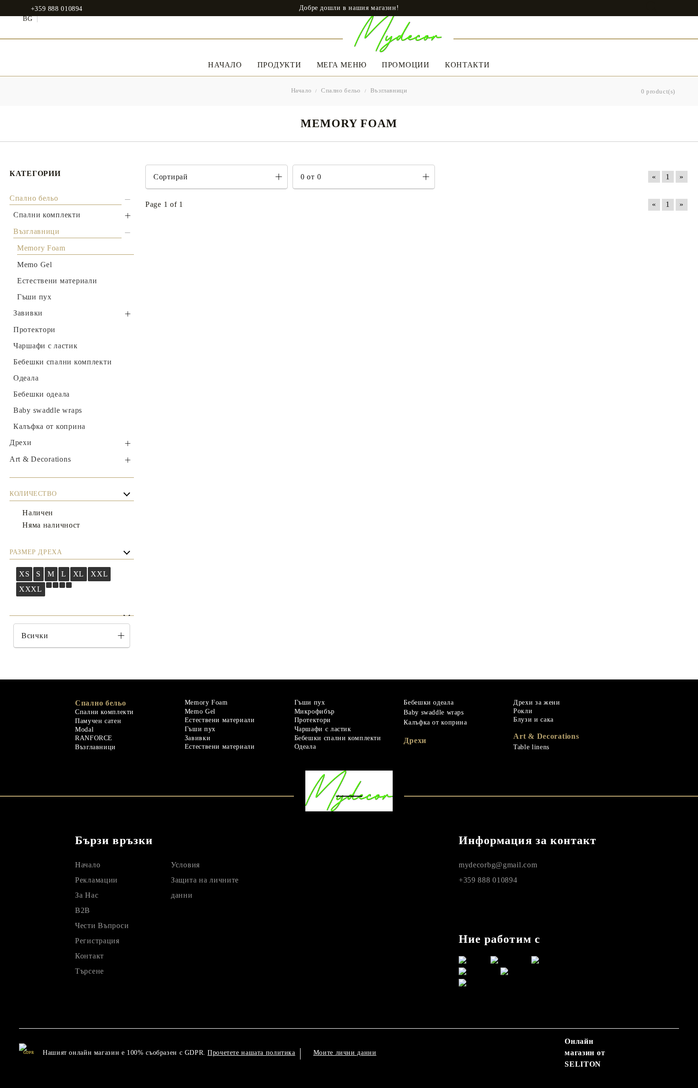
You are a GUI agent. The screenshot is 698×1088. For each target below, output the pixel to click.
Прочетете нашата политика (251, 1052)
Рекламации (96, 880)
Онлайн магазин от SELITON (585, 1052)
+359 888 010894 (57, 9)
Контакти (467, 65)
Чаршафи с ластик (322, 729)
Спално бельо (100, 703)
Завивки (197, 738)
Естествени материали (220, 720)
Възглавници (95, 747)
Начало (225, 65)
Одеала (305, 746)
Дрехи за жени (536, 702)
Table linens (531, 747)
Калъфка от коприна (435, 722)
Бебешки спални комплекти (337, 738)
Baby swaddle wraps (433, 712)
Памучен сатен (98, 721)
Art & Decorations (546, 736)
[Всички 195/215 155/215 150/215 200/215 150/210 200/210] (71, 635)
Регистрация (97, 941)
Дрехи (415, 740)
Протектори (312, 720)
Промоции (406, 65)
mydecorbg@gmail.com (498, 865)
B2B (82, 910)
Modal (84, 729)
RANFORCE (94, 738)
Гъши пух (200, 729)
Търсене (89, 971)
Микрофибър (314, 711)
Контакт (89, 956)
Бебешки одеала (428, 702)
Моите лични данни (345, 1052)
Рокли (522, 711)
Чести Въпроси (102, 925)
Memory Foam (206, 702)
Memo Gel (200, 711)
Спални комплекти (104, 712)
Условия (185, 865)
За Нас (86, 895)
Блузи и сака (533, 719)
